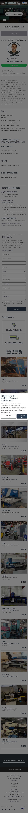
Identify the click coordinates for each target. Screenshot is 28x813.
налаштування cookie (8, 416)
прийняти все (22, 416)
